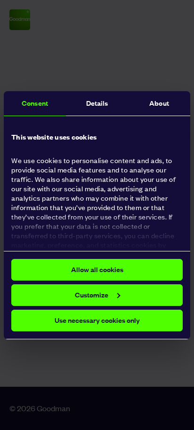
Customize (91, 294)
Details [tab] (97, 103)
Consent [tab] (35, 103)
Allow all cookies (97, 269)
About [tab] (159, 103)
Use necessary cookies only (97, 320)
